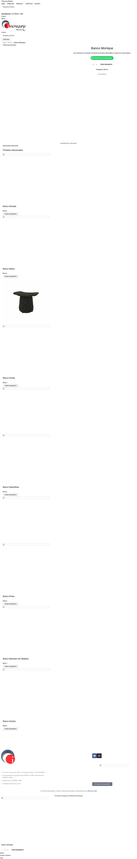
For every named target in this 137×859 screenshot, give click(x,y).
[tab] (68, 143)
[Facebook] (94, 755)
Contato (49, 763)
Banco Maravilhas (11, 487)
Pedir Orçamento (106, 64)
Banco (10, 42)
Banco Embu (8, 596)
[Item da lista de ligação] (23, 778)
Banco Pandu (9, 378)
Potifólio (49, 760)
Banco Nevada (9, 206)
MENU (48, 751)
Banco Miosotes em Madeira (15, 659)
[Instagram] (99, 755)
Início (5, 42)
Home (48, 754)
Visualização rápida (5, 202)
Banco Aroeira (9, 721)
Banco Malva (9, 269)
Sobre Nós (50, 757)
